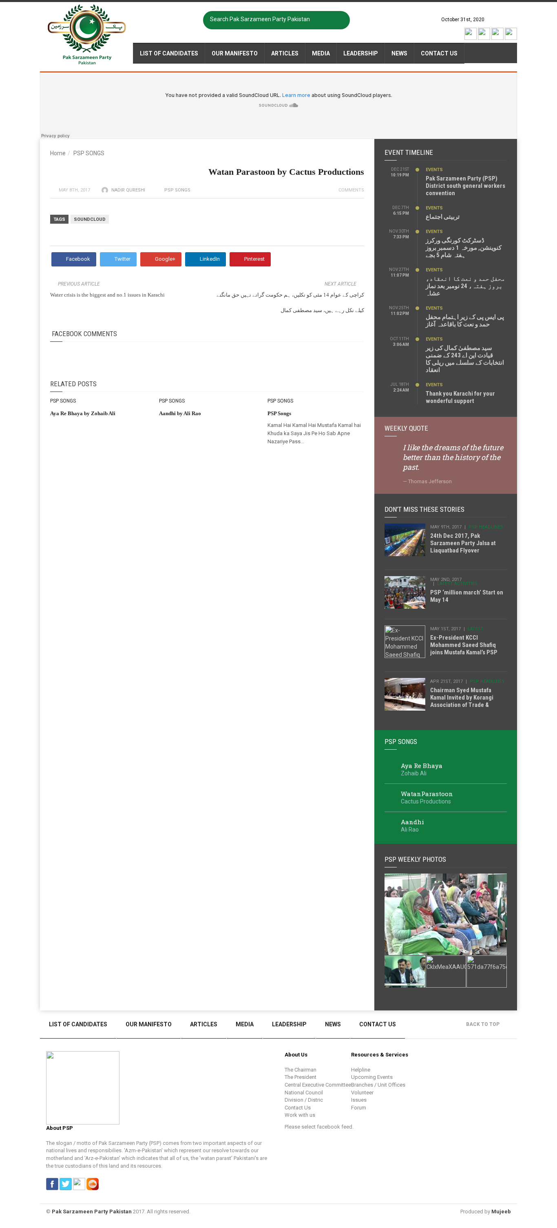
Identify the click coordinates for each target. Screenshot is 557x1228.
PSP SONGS (88, 153)
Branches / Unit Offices (378, 1085)
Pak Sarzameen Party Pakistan (92, 1211)
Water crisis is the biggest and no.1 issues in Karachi (107, 295)
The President (300, 1077)
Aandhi (412, 821)
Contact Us (439, 53)
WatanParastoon (427, 793)
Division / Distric (304, 1100)
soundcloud (90, 219)
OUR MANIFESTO (235, 53)
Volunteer (362, 1092)
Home (58, 153)
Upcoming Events (372, 1077)
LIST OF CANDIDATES (169, 53)
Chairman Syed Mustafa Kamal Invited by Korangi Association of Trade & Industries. (461, 701)
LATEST (476, 629)
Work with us (300, 1115)
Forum (358, 1108)
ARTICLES (284, 53)
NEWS (399, 53)
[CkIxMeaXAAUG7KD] (446, 971)
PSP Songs (279, 413)
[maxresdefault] (446, 914)
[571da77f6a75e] (486, 971)
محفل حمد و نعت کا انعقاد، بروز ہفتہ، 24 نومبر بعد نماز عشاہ (465, 286)
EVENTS (434, 169)
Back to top (483, 1024)
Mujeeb (501, 1211)
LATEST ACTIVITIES (457, 583)
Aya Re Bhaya (421, 765)
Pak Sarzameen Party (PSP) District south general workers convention (465, 186)
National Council (304, 1092)
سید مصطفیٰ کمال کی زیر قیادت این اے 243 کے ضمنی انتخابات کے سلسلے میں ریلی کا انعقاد (465, 359)
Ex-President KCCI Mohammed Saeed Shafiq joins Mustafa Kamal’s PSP (463, 645)
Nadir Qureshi (128, 190)
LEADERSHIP (360, 53)
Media (321, 53)
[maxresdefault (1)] (405, 971)
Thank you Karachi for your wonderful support (460, 397)
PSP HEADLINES (486, 527)
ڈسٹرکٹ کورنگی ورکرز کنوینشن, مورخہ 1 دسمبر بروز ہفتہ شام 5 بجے (464, 248)
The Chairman (300, 1070)
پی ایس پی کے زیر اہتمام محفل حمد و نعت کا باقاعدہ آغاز (465, 320)
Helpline (360, 1070)
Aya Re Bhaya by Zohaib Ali (82, 413)
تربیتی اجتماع (443, 216)
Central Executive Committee (318, 1085)
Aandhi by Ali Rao (180, 413)
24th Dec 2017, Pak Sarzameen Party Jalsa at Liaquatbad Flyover (463, 543)
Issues (359, 1100)
